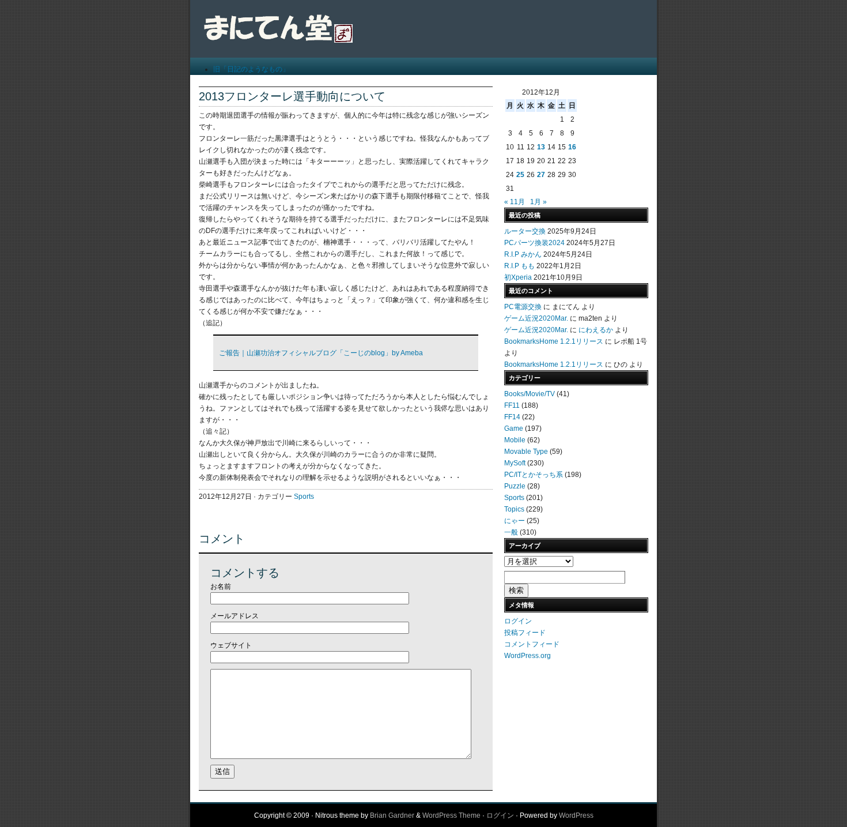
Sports (304, 497)
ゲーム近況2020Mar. (536, 318)
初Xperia (518, 277)
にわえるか (595, 330)
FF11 (512, 405)
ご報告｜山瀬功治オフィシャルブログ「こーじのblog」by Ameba (321, 353)
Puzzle (514, 486)
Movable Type (526, 452)
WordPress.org (527, 656)
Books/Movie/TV (529, 394)
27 (541, 175)
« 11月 (514, 202)
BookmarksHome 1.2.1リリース (553, 341)
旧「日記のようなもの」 (251, 69)
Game (513, 428)
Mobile (514, 440)
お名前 (220, 586)
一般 (511, 532)
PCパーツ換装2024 (534, 243)
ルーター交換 (525, 231)
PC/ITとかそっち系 (533, 475)
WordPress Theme (451, 815)
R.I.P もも (519, 266)
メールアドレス (234, 616)
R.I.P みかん (523, 254)
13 (541, 147)
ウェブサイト (231, 645)
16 (572, 147)
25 (520, 175)
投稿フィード (525, 633)
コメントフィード (531, 644)
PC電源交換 (523, 307)
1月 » (538, 202)
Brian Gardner (392, 815)
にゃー (514, 521)
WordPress (576, 815)
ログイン (518, 621)
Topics (514, 509)
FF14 (512, 417)
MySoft (514, 463)
